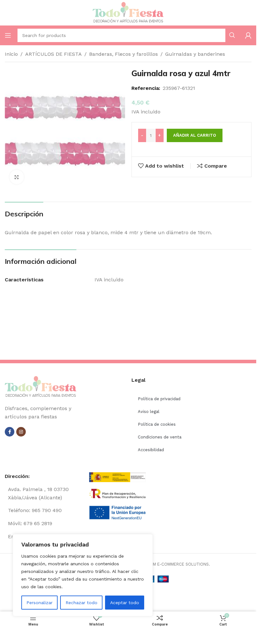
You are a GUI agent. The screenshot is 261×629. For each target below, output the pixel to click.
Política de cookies (157, 424)
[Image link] (40, 387)
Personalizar (39, 602)
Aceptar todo (124, 602)
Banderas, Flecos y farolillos (123, 54)
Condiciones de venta (159, 437)
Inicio (11, 54)
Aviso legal (148, 411)
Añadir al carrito (194, 135)
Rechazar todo (81, 602)
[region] (83, 575)
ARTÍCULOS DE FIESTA (53, 54)
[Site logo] (128, 12)
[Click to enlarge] (17, 177)
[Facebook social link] (9, 432)
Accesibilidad (151, 449)
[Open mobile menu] (8, 35)
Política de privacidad (159, 398)
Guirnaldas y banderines (195, 54)
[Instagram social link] (21, 432)
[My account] (248, 35)
